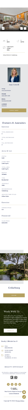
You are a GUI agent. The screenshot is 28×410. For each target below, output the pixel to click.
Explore (14, 295)
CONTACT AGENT (14, 110)
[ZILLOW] (19, 384)
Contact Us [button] (10, 330)
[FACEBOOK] (8, 384)
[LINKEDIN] (12, 384)
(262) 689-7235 (6, 95)
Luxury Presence (14, 393)
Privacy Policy (20, 401)
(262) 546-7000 (8, 351)
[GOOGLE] (16, 384)
